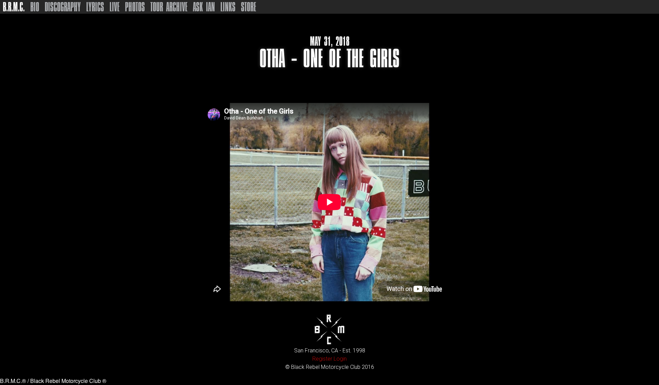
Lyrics (95, 7)
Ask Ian (204, 7)
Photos (135, 7)
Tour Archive (168, 7)
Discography (63, 7)
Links (227, 7)
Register (322, 358)
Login (340, 358)
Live (114, 7)
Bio (34, 7)
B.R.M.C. (14, 7)
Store (248, 7)
